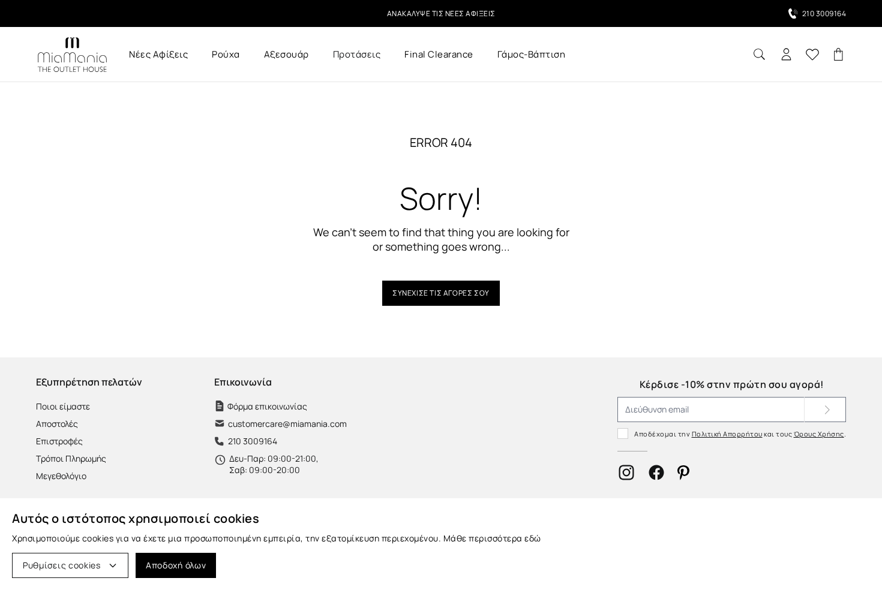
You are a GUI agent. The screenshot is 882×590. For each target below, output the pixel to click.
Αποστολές (57, 423)
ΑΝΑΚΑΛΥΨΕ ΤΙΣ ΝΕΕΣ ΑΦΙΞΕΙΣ (441, 13)
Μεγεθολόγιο (61, 475)
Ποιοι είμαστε (63, 406)
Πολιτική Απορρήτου (727, 433)
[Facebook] (656, 472)
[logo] (72, 54)
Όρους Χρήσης (819, 433)
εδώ (532, 538)
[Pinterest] (683, 472)
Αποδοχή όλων (176, 565)
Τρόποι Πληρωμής (71, 458)
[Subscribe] (825, 409)
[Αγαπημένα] (812, 54)
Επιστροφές (59, 441)
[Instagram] (626, 472)
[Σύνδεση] (786, 54)
